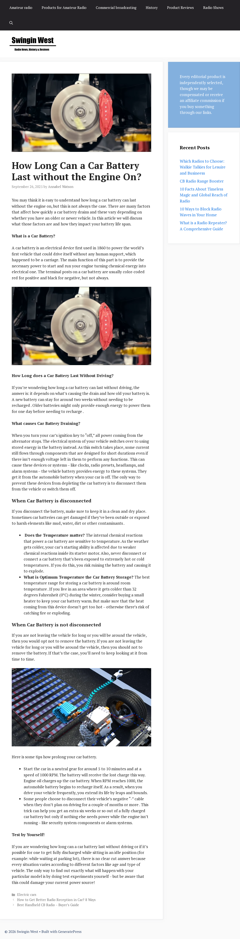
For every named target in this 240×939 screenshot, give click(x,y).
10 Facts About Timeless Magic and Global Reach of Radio (203, 195)
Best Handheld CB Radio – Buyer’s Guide (48, 905)
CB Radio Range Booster (202, 181)
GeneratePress (70, 931)
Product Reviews (180, 7)
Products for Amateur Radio (64, 7)
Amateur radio (20, 7)
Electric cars (26, 894)
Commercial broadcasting (116, 7)
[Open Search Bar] (11, 22)
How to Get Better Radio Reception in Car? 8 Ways (56, 900)
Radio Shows (213, 7)
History (152, 7)
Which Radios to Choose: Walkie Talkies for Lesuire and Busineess (202, 167)
